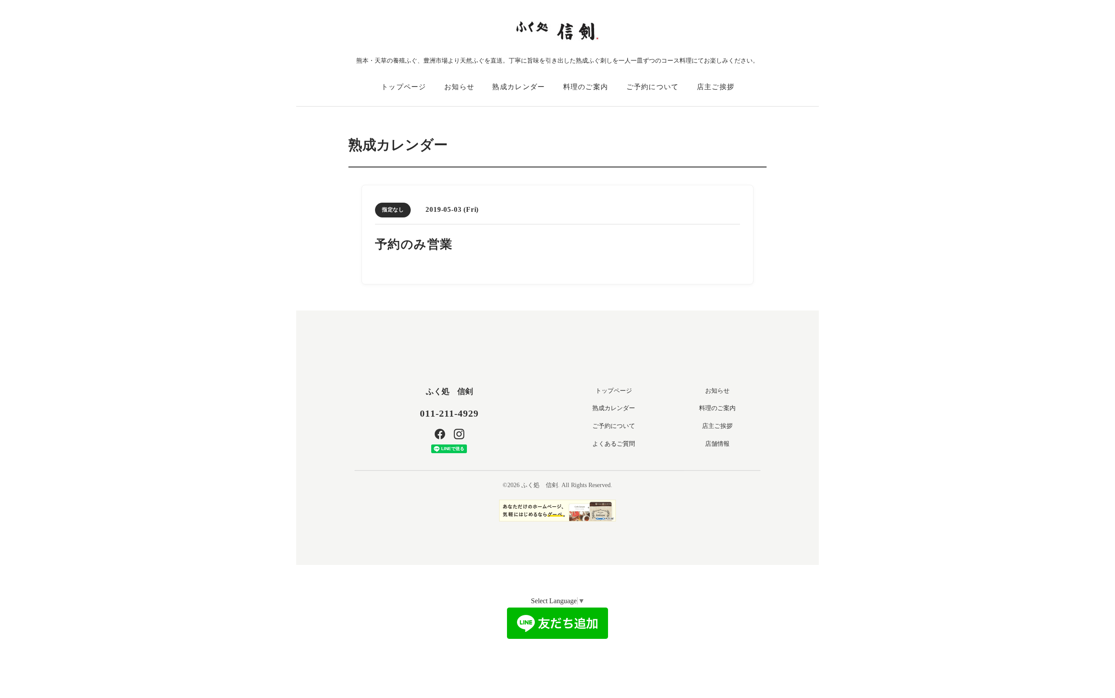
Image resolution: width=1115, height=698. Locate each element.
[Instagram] (459, 434)
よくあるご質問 (613, 444)
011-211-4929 (449, 413)
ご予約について (652, 86)
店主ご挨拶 (715, 86)
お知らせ (459, 86)
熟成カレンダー (518, 86)
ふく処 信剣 (449, 391)
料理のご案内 (585, 86)
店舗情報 (717, 444)
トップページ (403, 86)
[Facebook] (440, 434)
